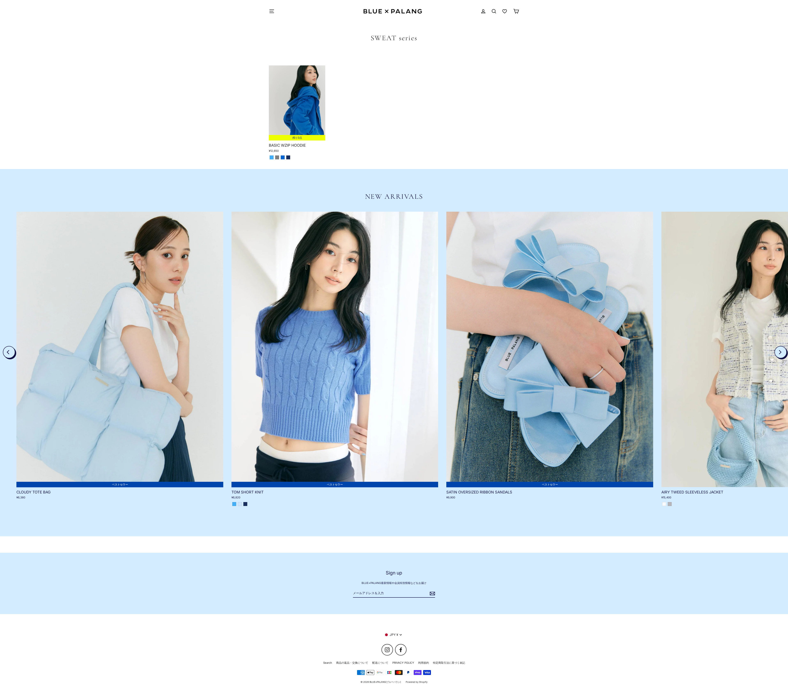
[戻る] (9, 352)
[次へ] (780, 352)
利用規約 (423, 662)
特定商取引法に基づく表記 (449, 662)
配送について (380, 662)
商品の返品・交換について (352, 662)
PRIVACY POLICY (403, 662)
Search (327, 662)
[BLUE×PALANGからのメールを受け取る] (431, 593)
